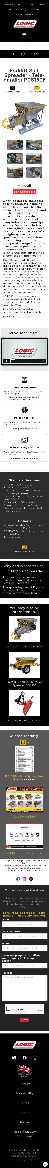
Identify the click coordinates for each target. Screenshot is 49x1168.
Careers (24, 1112)
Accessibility (24, 1093)
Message (7, 973)
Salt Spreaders (24, 191)
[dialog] (45, 1164)
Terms (24, 1102)
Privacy (24, 1083)
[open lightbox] (24, 118)
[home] (24, 24)
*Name (6, 919)
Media (24, 1122)
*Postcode (22, 958)
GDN (28, 1159)
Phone (5, 943)
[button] (24, 32)
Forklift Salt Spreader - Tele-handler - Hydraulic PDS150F (24, 914)
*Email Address (11, 931)
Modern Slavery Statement (24, 1134)
